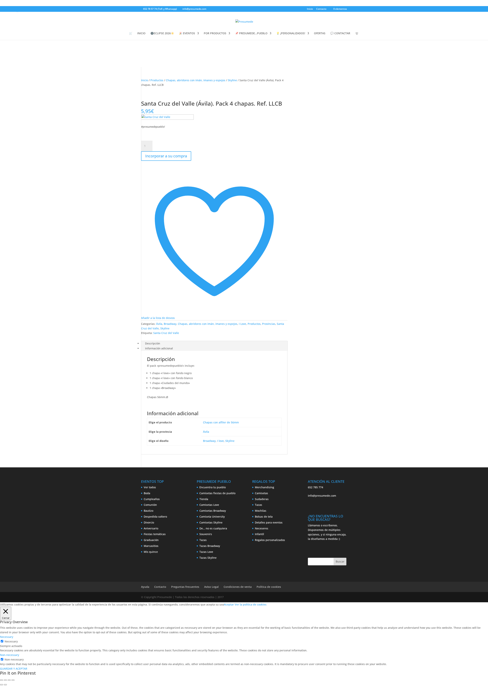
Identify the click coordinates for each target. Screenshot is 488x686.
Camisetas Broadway (212, 510)
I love (220, 441)
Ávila (159, 324)
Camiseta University (212, 516)
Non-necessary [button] (9, 655)
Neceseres (261, 528)
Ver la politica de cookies (250, 604)
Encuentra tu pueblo (212, 487)
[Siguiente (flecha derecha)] (5, 684)
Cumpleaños (152, 499)
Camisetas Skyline (210, 522)
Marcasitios (151, 546)
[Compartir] (9, 680)
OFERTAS (319, 33)
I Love (242, 324)
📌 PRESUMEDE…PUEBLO (251, 33)
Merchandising (264, 487)
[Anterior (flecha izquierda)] (1, 684)
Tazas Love (206, 552)
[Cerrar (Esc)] (12, 680)
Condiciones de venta (238, 587)
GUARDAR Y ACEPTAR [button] (13, 668)
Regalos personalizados (270, 540)
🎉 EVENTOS (187, 33)
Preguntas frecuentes (185, 587)
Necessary (11, 641)
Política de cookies (269, 587)
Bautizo (148, 510)
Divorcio (149, 522)
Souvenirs (205, 534)
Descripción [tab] (152, 343)
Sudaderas (262, 499)
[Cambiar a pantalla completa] (5, 680)
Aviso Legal (211, 587)
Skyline (232, 80)
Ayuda (145, 587)
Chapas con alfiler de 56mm (221, 422)
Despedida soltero (155, 516)
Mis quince (151, 552)
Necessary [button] (6, 637)
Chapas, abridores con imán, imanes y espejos (195, 80)
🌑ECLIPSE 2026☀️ (162, 33)
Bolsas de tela (264, 516)
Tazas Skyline (208, 557)
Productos (156, 80)
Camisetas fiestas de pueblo (217, 493)
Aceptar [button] (229, 604)
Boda (147, 493)
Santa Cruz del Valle (166, 333)
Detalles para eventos (269, 522)
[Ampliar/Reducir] (1, 680)
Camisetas (261, 493)
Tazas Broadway (209, 546)
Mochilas (260, 510)
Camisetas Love (209, 505)
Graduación (151, 540)
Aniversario (151, 528)
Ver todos (150, 487)
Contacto (321, 9)
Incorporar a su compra (166, 156)
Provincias (268, 324)
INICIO (141, 33)
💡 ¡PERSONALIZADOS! (290, 33)
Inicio (310, 9)
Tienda (203, 499)
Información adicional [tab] (159, 348)
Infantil (259, 534)
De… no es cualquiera (213, 528)
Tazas (203, 540)
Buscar (340, 561)
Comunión (150, 505)
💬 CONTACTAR (340, 33)
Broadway (170, 324)
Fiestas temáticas (155, 534)
